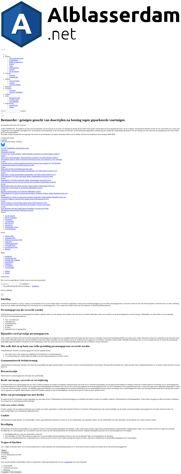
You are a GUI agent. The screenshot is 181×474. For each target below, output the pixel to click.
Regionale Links (14, 98)
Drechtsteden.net (10, 258)
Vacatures (12, 90)
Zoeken (23, 111)
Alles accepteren (16, 472)
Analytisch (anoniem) (10, 468)
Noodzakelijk (7, 466)
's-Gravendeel (9, 268)
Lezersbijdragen (10, 229)
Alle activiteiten (14, 81)
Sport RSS (8, 242)
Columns (12, 75)
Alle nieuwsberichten (16, 58)
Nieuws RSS (9, 236)
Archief (11, 70)
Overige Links (14, 100)
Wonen (11, 107)
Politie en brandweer (16, 62)
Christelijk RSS (10, 245)
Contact (7, 94)
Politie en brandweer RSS (13, 240)
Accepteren (5, 472)
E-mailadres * (25, 284)
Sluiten (4, 450)
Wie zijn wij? (9, 223)
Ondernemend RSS (11, 243)
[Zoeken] (2, 113)
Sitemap (7, 249)
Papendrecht (9, 262)
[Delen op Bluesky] (3, 146)
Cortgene (4, 140)
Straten (7, 273)
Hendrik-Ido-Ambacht (12, 260)
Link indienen (13, 102)
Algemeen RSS (10, 238)
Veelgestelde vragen (11, 227)
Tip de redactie (14, 71)
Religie (11, 64)
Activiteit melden (15, 85)
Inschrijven (5, 452)
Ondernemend (14, 68)
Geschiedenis (13, 60)
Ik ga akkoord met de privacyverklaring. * (17, 286)
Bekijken (35, 286)
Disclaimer (8, 219)
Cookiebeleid (9, 221)
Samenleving (13, 105)
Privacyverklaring (11, 218)
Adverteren (8, 225)
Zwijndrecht (9, 266)
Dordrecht (8, 256)
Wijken (7, 271)
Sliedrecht (8, 264)
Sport (11, 66)
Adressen (8, 86)
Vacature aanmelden (16, 92)
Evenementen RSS (11, 247)
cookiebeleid (68, 462)
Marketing (6, 470)
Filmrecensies (13, 77)
